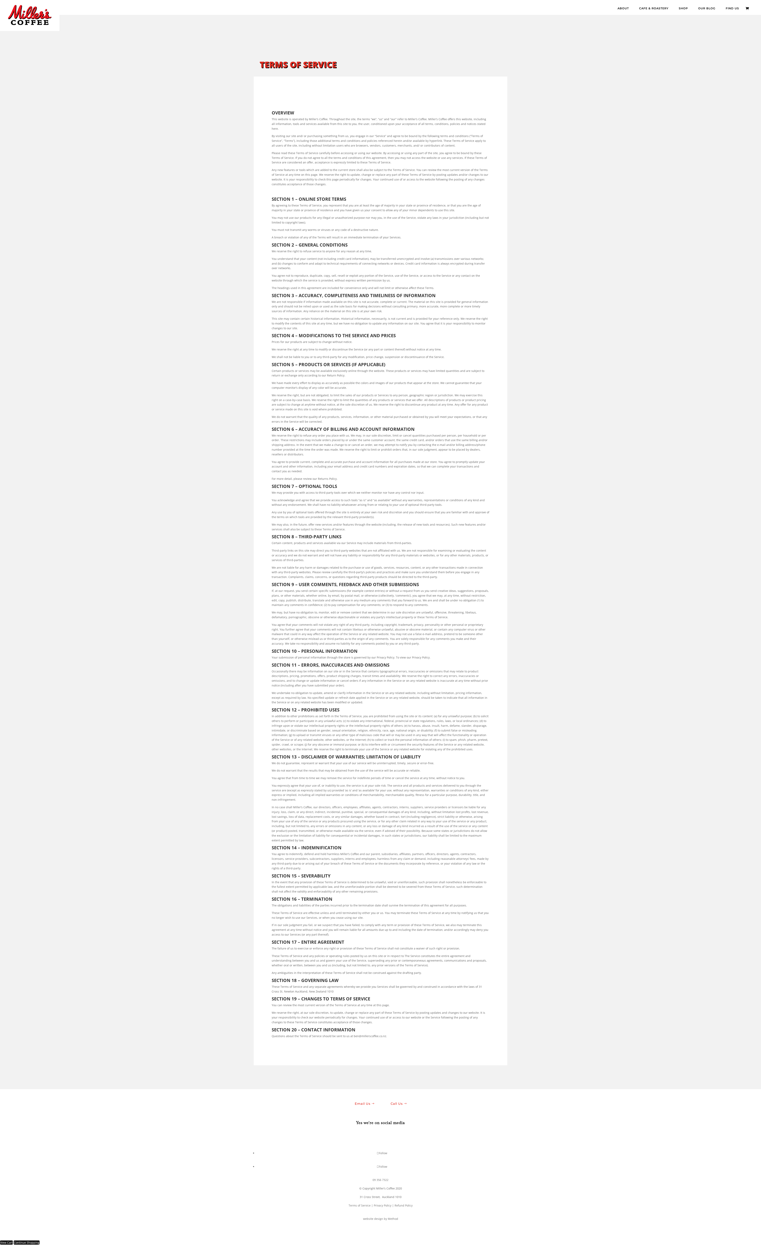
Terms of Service (360, 1205)
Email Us (362, 1104)
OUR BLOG (706, 8)
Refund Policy (404, 1205)
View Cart (6, 1242)
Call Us (397, 1104)
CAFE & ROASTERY (653, 8)
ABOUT (623, 8)
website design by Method (380, 1219)
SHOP (683, 8)
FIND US (732, 8)
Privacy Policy (382, 1205)
